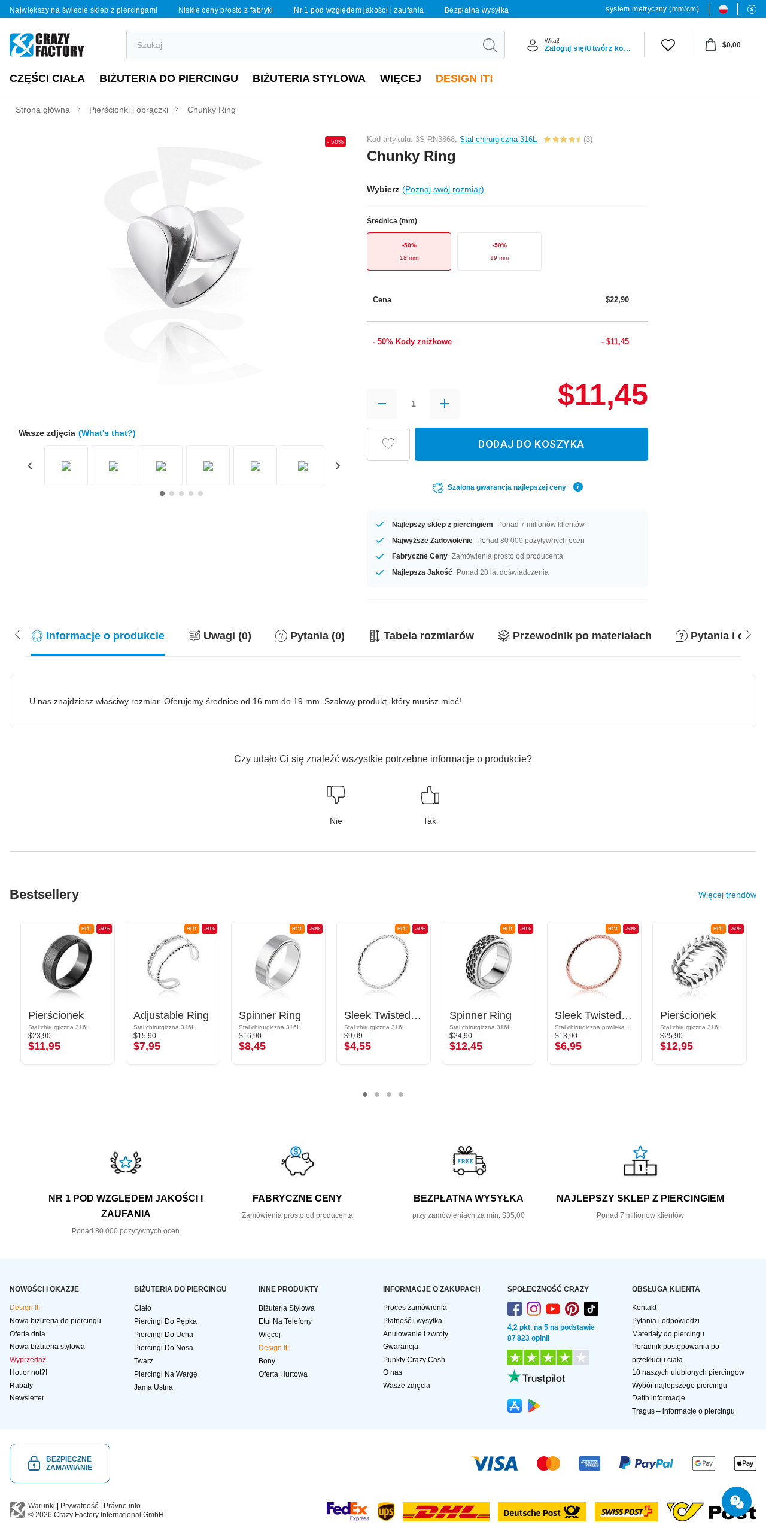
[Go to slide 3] (181, 493)
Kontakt (644, 1307)
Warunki (41, 1506)
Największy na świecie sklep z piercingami (83, 10)
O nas (392, 1372)
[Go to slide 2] (171, 493)
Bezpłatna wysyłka (477, 10)
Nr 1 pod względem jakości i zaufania (359, 10)
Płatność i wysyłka (412, 1321)
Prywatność (79, 1506)
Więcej (400, 78)
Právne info (122, 1506)
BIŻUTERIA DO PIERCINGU (168, 78)
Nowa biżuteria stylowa (47, 1346)
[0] (668, 44)
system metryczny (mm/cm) (652, 9)
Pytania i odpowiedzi (666, 1321)
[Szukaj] (489, 45)
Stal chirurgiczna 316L (498, 139)
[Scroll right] (17, 633)
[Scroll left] (748, 633)
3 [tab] (389, 1094)
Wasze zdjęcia (406, 1385)
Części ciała (47, 78)
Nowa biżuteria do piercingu (55, 1321)
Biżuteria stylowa (309, 78)
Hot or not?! (28, 1372)
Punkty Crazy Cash (414, 1360)
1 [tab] (365, 1094)
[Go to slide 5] (200, 493)
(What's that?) (107, 433)
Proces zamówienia (415, 1307)
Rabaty (21, 1385)
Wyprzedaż (28, 1360)
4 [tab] (401, 1094)
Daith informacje (658, 1398)
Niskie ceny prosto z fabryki (225, 10)
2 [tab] (377, 1094)
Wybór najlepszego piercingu (679, 1385)
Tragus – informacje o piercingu (683, 1411)
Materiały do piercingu (668, 1334)
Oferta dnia (27, 1334)
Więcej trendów (727, 894)
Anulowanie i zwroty (415, 1334)
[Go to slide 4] (191, 493)
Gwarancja (400, 1346)
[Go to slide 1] (162, 493)
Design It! (464, 78)
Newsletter (27, 1398)
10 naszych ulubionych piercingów (688, 1372)
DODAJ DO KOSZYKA (531, 444)
